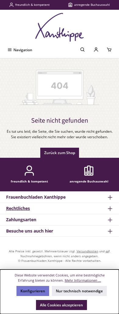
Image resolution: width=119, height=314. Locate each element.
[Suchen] (82, 50)
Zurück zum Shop (59, 152)
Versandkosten (87, 251)
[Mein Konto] (96, 50)
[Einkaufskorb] (109, 50)
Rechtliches (18, 208)
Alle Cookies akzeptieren (61, 305)
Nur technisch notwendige (79, 291)
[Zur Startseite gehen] (59, 27)
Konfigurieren (32, 291)
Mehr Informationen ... (83, 280)
